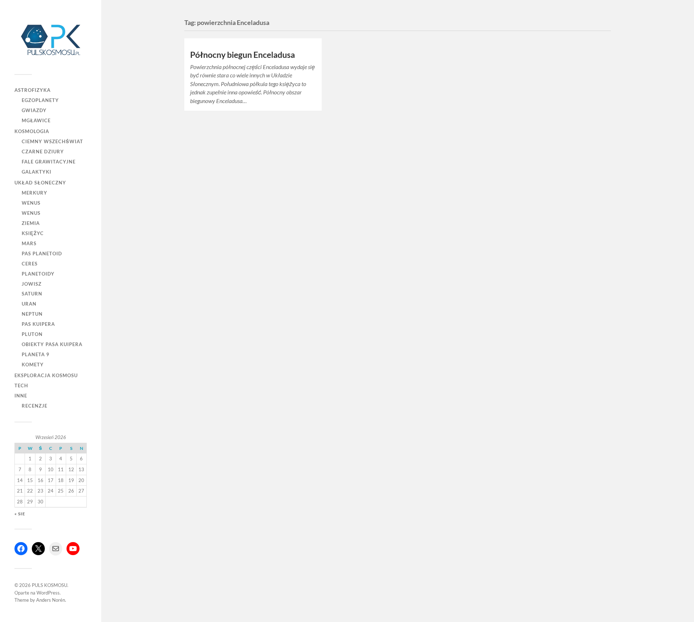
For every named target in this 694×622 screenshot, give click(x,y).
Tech (21, 385)
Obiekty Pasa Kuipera (52, 344)
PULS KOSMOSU (49, 585)
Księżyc (33, 233)
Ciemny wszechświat (52, 141)
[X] (38, 548)
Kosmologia (31, 131)
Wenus (31, 203)
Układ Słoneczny (40, 183)
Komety (33, 364)
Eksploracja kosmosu (46, 375)
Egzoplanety (40, 100)
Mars (29, 243)
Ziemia (31, 223)
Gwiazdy (34, 110)
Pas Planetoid (42, 253)
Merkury (34, 193)
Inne (20, 396)
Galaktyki (36, 172)
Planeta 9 (36, 354)
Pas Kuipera (38, 324)
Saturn (32, 294)
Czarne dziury (43, 151)
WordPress (48, 593)
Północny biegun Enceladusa (242, 55)
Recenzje (34, 406)
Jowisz (32, 284)
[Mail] (55, 548)
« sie (19, 513)
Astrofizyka (32, 90)
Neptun (32, 314)
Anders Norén (50, 600)
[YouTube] (73, 548)
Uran (29, 304)
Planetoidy (38, 274)
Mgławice (36, 120)
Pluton (32, 334)
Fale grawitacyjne (49, 162)
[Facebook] (20, 548)
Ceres (30, 264)
